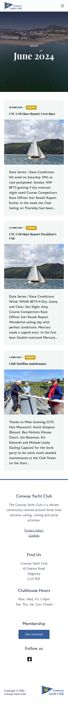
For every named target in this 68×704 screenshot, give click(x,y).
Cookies (33, 535)
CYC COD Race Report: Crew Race (32, 114)
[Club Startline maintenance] (34, 392)
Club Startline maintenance (28, 364)
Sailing (31, 107)
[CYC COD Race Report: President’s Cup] (34, 266)
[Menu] (62, 5)
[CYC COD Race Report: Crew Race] (34, 142)
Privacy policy (34, 530)
